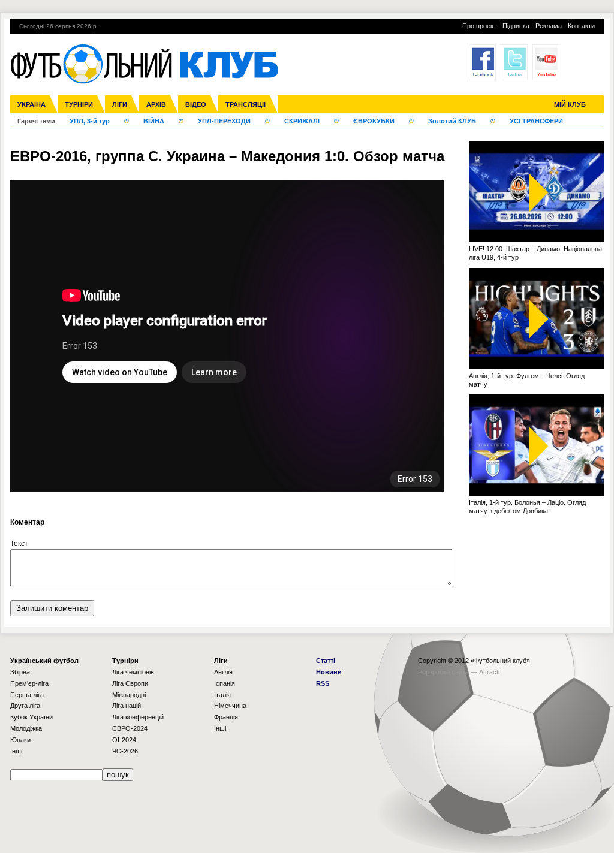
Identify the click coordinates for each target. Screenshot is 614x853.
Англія (223, 672)
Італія (222, 694)
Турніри (79, 104)
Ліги (119, 104)
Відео (195, 104)
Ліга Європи (130, 683)
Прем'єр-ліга (29, 683)
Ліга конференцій (138, 717)
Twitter (514, 62)
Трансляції (245, 104)
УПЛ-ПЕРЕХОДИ (224, 121)
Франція (226, 717)
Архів (156, 104)
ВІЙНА (153, 121)
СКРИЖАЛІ (302, 121)
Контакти (581, 25)
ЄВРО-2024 (130, 728)
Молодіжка (26, 728)
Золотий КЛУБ (452, 121)
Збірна (20, 672)
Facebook (482, 62)
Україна (31, 104)
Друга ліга (25, 705)
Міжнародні (129, 694)
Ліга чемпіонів (133, 672)
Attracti (489, 672)
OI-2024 (124, 739)
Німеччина (230, 705)
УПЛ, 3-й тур (90, 121)
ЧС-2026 (125, 751)
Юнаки (20, 739)
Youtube (545, 62)
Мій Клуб (570, 104)
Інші (16, 751)
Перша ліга (27, 694)
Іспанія (224, 683)
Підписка (515, 25)
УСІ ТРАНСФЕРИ (536, 121)
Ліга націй (126, 705)
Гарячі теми (36, 121)
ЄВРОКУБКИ (374, 121)
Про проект (479, 25)
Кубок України (31, 717)
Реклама (548, 25)
